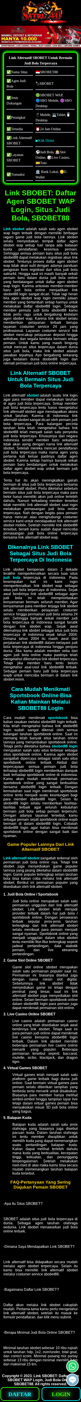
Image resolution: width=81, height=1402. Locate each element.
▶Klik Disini (45, 140)
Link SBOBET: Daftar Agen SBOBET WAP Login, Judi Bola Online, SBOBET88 (43, 1380)
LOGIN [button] (61, 1394)
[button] (72, 1380)
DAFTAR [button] (19, 1394)
